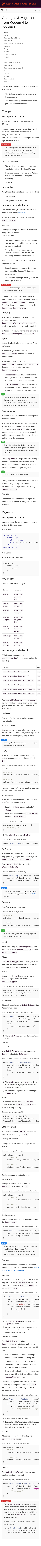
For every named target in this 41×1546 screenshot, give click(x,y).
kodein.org (22, 213)
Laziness (7, 71)
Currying (7, 49)
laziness (7, 46)
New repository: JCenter (12, 38)
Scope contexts (9, 79)
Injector (6, 51)
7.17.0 (36, 10)
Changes (6, 35)
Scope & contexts (10, 54)
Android (6, 57)
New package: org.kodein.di (13, 43)
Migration (6, 60)
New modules (8, 41)
